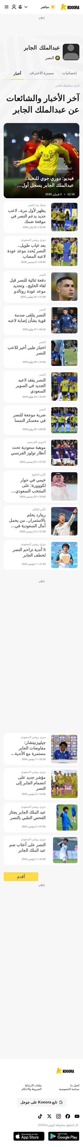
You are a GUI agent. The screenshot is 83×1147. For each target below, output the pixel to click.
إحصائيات (69, 73)
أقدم (21, 876)
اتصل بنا (74, 1085)
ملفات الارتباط (33, 1085)
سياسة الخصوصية (69, 1089)
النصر (49, 58)
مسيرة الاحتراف (41, 73)
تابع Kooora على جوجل (39, 1102)
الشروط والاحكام (32, 1089)
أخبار (17, 73)
